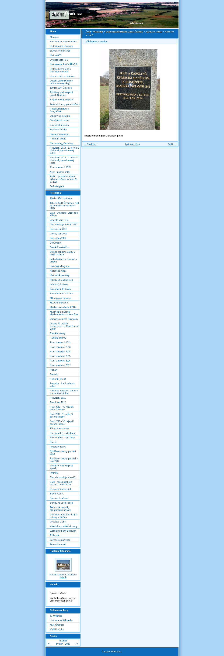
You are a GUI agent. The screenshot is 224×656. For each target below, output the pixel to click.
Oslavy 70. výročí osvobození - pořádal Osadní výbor (64, 326)
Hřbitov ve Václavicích (61, 280)
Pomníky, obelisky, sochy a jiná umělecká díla (64, 392)
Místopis (54, 37)
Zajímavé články (58, 129)
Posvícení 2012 (58, 402)
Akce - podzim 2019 (60, 172)
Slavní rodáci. (57, 493)
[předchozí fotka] (88, 89)
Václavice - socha (153, 32)
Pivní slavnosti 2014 (60, 351)
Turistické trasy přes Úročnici (65, 104)
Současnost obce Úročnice (63, 41)
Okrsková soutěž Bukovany (64, 319)
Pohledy (54, 374)
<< (49, 644)
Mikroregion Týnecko (60, 298)
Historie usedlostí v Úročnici (64, 64)
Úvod (88, 32)
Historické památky (59, 275)
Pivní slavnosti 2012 (60, 342)
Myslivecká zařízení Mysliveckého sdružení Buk (64, 313)
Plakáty (54, 369)
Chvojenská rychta (59, 125)
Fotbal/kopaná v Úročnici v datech (63, 260)
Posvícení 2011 (58, 398)
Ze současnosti (57, 544)
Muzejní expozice (59, 302)
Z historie (54, 535)
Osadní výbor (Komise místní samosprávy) (61, 82)
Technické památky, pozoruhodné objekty (60, 508)
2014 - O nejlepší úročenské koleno (64, 214)
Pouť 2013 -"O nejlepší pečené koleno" (61, 415)
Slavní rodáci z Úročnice (62, 76)
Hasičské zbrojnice (59, 266)
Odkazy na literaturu (60, 116)
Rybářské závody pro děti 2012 (63, 452)
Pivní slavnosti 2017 (60, 365)
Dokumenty (55, 242)
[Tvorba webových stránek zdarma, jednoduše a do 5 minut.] (121, 652)
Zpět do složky (132, 144)
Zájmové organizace (60, 50)
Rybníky (54, 472)
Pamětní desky (57, 333)
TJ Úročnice (56, 615)
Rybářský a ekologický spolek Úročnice (61, 93)
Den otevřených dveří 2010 (63, 224)
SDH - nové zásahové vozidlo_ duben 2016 (61, 483)
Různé (53, 442)
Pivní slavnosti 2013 (60, 347)
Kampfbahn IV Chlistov (61, 293)
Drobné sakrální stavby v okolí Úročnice (124, 32)
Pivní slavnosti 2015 (60, 167)
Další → (172, 144)
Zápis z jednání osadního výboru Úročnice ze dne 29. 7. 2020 (64, 179)
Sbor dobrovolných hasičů (63, 477)
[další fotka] (172, 89)
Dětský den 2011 (58, 233)
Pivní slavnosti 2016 (60, 360)
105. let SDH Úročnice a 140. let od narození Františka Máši (64, 206)
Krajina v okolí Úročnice (62, 99)
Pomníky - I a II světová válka (62, 384)
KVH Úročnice (57, 629)
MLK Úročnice (57, 625)
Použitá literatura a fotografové (59, 110)
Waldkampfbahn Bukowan (63, 530)
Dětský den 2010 (58, 229)
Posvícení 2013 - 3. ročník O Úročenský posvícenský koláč (64, 150)
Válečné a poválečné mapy (63, 526)
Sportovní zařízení (59, 498)
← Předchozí (90, 144)
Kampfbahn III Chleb (60, 289)
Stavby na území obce (61, 502)
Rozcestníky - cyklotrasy (62, 433)
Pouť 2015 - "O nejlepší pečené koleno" (62, 422)
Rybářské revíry (58, 446)
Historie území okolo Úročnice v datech (60, 70)
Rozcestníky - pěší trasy (62, 437)
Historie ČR (55, 55)
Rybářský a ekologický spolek (61, 467)
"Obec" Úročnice (65, 13)
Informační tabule (59, 284)
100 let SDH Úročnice (61, 88)
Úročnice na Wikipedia (61, 620)
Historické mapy (58, 270)
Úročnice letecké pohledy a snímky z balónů (63, 515)
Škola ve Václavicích (60, 489)
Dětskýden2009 (58, 238)
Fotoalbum (98, 32)
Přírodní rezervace (59, 428)
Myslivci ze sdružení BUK (63, 307)
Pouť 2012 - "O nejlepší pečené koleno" (62, 408)
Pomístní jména (58, 138)
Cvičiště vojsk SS (59, 60)
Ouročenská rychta (59, 120)
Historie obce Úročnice (61, 46)
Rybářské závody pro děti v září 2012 (64, 459)
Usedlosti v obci (58, 521)
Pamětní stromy (58, 338)
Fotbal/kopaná (57, 186)
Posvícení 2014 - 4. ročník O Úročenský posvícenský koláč (64, 160)
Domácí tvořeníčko (59, 134)
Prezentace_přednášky (61, 143)
